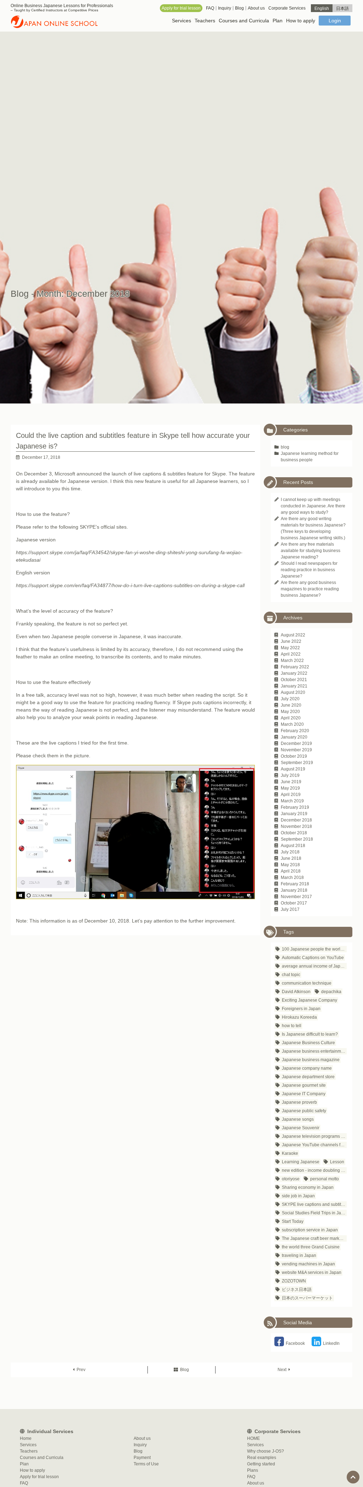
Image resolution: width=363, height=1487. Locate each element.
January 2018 (294, 890)
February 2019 (295, 807)
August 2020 (293, 692)
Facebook (295, 1343)
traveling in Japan (299, 1255)
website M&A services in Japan (311, 1272)
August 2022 (293, 635)
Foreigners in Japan (301, 1008)
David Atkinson (296, 991)
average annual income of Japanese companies (314, 966)
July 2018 (290, 852)
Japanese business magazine (311, 1059)
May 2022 (290, 647)
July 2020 (290, 698)
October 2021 (294, 679)
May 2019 (290, 788)
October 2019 (294, 756)
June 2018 (291, 858)
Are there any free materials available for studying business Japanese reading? (310, 550)
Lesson (337, 1161)
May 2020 (290, 711)
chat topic (291, 974)
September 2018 (297, 839)
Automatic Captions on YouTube (313, 957)
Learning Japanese (300, 1161)
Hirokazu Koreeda (299, 1017)
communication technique (306, 983)
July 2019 (290, 775)
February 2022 (295, 666)
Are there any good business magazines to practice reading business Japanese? (310, 589)
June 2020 (291, 705)
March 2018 (292, 877)
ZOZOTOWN (294, 1281)
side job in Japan (298, 1195)
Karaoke (290, 1153)
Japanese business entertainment (314, 1051)
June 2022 (291, 641)
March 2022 (292, 660)
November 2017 (296, 896)
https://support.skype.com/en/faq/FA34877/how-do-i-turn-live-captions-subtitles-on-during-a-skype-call (130, 585)
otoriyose (291, 1178)
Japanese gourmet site (304, 1085)
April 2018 (291, 871)
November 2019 (296, 749)
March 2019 (292, 800)
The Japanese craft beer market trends (314, 1238)
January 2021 (294, 686)
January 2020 (294, 737)
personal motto (324, 1178)
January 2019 (294, 813)
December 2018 (296, 820)
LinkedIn (331, 1343)
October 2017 (294, 903)
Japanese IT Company (303, 1093)
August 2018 (293, 845)
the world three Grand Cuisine (311, 1246)
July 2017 (290, 909)
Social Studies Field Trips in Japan (314, 1212)
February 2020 (295, 730)
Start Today (292, 1221)
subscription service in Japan (310, 1229)
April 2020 (291, 717)
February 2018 (295, 883)
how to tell (291, 1025)
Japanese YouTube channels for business (314, 1144)
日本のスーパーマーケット (307, 1298)
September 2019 (297, 762)
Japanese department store (308, 1076)
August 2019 (293, 769)
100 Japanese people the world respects (314, 949)
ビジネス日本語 (297, 1289)
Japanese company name (307, 1068)
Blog (184, 1369)
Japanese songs (298, 1119)
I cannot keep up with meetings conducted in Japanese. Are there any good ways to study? (313, 506)
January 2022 (294, 673)
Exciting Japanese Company (309, 1000)
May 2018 (290, 864)
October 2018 (294, 832)
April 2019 (291, 794)
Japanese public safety (304, 1110)
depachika (331, 991)
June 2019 (291, 781)
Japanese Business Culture (308, 1042)
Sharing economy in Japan (308, 1187)
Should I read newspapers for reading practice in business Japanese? (309, 570)
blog (285, 447)
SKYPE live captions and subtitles (314, 1204)
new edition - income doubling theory (314, 1170)
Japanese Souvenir (300, 1127)
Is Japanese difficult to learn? (310, 1034)
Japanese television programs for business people (314, 1136)
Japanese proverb (299, 1102)
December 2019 (296, 743)
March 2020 (292, 724)
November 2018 (296, 826)
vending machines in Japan (308, 1264)
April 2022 (291, 654)
